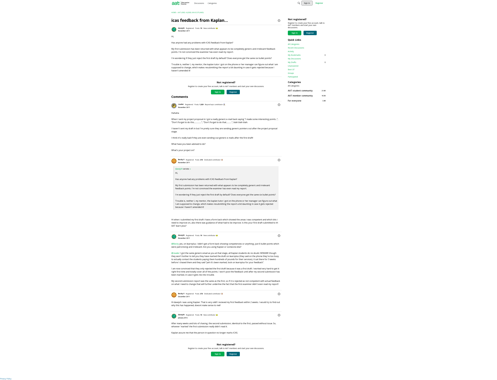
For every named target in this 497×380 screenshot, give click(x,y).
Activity (291, 51)
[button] (279, 20)
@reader (175, 253)
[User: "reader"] (174, 105)
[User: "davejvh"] (174, 29)
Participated (293, 76)
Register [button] (233, 92)
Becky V (181, 159)
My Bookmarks (307, 55)
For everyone (307, 100)
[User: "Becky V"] (174, 161)
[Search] (299, 3)
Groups (291, 73)
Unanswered (293, 66)
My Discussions (294, 58)
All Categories (293, 44)
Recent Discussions (296, 48)
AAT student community (307, 90)
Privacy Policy (5, 378)
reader (181, 104)
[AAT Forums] (180, 3)
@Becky (175, 243)
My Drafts (307, 62)
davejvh (181, 28)
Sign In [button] (218, 92)
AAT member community (307, 95)
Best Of (291, 69)
